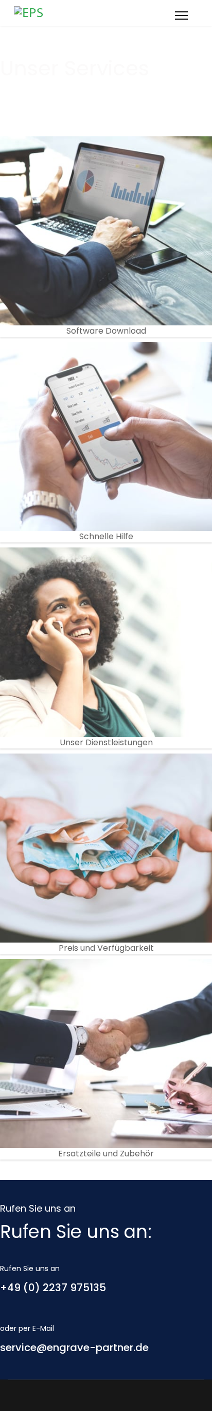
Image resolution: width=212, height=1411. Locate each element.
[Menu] (181, 15)
